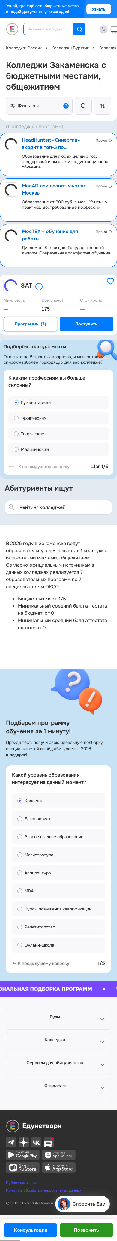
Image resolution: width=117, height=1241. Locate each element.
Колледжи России (24, 48)
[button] (58, 1019)
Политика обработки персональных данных (43, 1190)
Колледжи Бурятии (70, 48)
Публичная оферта (22, 1182)
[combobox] (52, 29)
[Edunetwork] (12, 29)
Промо (101, 140)
